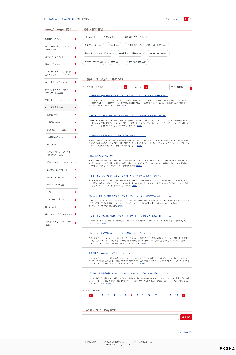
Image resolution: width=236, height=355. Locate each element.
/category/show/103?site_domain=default (75, 207)
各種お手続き (53, 39)
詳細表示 (125, 105)
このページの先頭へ (183, 332)
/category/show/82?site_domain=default (75, 107)
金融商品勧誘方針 (91, 342)
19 (176, 295)
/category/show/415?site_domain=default (75, 199)
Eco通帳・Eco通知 (57, 170)
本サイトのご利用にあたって (141, 342)
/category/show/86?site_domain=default (75, 39)
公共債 (52, 144)
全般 (51, 192)
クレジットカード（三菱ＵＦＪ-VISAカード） (59, 91)
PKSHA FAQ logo (227, 348)
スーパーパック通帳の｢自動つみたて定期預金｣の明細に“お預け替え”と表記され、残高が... (127, 116)
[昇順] (191, 85)
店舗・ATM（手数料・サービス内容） (58, 47)
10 (149, 295)
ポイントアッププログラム (59, 214)
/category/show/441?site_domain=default (75, 214)
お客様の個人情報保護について (114, 342)
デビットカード (54, 100)
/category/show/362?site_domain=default (75, 91)
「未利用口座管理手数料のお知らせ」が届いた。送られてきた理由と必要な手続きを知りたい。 (130, 273)
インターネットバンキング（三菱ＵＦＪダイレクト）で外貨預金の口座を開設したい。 (126, 176)
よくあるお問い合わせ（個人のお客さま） (59, 19)
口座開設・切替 (54, 57)
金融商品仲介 (55, 137)
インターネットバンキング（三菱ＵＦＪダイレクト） (58, 73)
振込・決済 (52, 64)
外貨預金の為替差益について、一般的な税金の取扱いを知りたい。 (117, 136)
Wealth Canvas (55, 184)
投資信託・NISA (56, 130)
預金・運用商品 (54, 107)
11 (156, 295)
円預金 (52, 115)
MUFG (67, 6)
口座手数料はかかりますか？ (101, 156)
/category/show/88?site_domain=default (75, 57)
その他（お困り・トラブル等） (58, 223)
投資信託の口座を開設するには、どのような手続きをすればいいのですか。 (121, 233)
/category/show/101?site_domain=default (75, 100)
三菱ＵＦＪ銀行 (170, 6)
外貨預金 (53, 122)
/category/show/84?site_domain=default (75, 73)
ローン (51, 207)
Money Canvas (55, 177)
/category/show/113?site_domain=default (75, 48)
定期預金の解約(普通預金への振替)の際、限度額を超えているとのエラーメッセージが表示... (128, 95)
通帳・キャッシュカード (60, 162)
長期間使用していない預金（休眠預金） (58, 153)
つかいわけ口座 (56, 199)
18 (169, 295)
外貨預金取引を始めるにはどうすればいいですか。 (111, 253)
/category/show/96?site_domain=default (75, 129)
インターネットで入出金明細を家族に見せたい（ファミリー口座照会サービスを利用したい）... (130, 216)
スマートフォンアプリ (57, 82)
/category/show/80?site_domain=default (75, 64)
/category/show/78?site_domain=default (75, 223)
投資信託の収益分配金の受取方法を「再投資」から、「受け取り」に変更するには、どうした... (130, 196)
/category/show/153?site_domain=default (75, 82)
